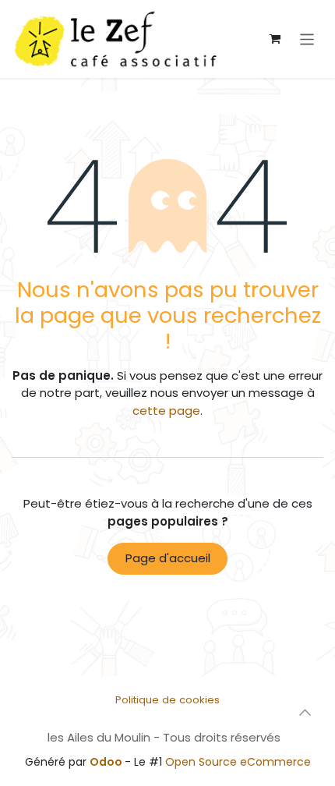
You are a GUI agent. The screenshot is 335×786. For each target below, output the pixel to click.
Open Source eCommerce (238, 762)
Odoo (107, 762)
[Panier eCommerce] (275, 39)
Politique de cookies (167, 699)
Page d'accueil (167, 558)
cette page (166, 410)
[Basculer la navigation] (307, 38)
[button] (304, 712)
